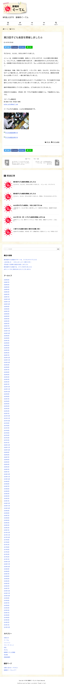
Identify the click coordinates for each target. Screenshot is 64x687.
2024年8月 (6, 338)
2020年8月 (6, 454)
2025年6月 (6, 314)
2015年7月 (6, 603)
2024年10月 (7, 333)
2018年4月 (6, 522)
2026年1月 (6, 296)
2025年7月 (6, 311)
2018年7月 (6, 515)
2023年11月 (7, 360)
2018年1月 (6, 530)
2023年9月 (6, 364)
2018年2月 (6, 527)
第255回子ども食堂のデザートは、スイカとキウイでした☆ (20, 259)
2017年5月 (6, 549)
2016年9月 (6, 569)
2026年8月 (6, 279)
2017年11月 (7, 535)
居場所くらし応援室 (9, 652)
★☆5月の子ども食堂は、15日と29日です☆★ (27, 205)
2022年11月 (7, 389)
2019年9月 (6, 481)
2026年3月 (6, 292)
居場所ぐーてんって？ (10, 670)
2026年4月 (6, 289)
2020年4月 (6, 464)
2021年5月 (6, 433)
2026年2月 (6, 294)
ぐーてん (6, 640)
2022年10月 (7, 391)
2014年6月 (6, 617)
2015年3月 (6, 610)
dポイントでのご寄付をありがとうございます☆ (17, 269)
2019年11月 (7, 476)
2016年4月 (6, 581)
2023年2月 (6, 382)
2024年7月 (6, 340)
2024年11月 (7, 330)
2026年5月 (6, 287)
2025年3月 (6, 321)
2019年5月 (6, 491)
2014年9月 (6, 615)
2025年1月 (6, 326)
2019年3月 (6, 496)
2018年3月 (6, 525)
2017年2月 (6, 556)
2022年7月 (6, 399)
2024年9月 (6, 335)
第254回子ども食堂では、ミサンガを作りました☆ (18, 267)
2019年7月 (6, 486)
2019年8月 (6, 484)
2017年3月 (6, 554)
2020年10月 (7, 450)
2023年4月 (6, 377)
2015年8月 (6, 600)
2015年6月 (6, 605)
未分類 (6, 654)
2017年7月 (6, 544)
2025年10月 (7, 304)
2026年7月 (6, 282)
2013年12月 (7, 627)
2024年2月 (6, 352)
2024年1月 (6, 355)
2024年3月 (6, 350)
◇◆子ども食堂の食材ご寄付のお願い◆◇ (26, 229)
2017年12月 (7, 532)
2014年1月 (6, 625)
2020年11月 (7, 447)
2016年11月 (7, 564)
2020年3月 (6, 467)
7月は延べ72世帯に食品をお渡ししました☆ (16, 264)
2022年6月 (6, 401)
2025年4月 (6, 318)
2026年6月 (6, 284)
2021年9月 (6, 423)
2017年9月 (6, 539)
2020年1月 (6, 471)
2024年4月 (6, 347)
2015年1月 (6, 612)
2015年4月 (6, 607)
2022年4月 (6, 406)
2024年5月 (6, 345)
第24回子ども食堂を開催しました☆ (24, 193)
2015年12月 (7, 590)
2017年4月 (6, 552)
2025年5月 (6, 316)
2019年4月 (6, 493)
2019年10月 (7, 479)
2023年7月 (6, 369)
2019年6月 (6, 488)
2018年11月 (7, 505)
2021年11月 (7, 418)
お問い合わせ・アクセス (11, 667)
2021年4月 (6, 435)
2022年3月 (6, 408)
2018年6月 (6, 518)
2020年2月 (6, 469)
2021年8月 (6, 425)
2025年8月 (6, 309)
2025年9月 (6, 306)
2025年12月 (7, 299)
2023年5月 (6, 374)
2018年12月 (7, 503)
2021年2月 (6, 440)
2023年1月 (6, 384)
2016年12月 (7, 561)
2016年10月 (7, 566)
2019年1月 (6, 501)
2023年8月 (6, 367)
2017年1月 (6, 559)
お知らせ (6, 637)
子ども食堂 (56, 142)
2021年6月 (6, 430)
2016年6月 (6, 576)
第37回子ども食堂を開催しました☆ (24, 182)
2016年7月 (6, 573)
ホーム (6, 29)
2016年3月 (6, 583)
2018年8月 (6, 513)
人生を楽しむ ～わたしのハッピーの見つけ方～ (17, 262)
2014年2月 (6, 622)
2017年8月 (6, 542)
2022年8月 (6, 396)
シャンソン (7, 642)
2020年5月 (6, 462)
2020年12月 (7, 445)
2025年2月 (6, 323)
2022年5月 (6, 403)
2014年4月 (6, 620)
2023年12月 (7, 357)
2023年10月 (7, 362)
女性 (5, 647)
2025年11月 (7, 301)
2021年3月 (6, 437)
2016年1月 (6, 588)
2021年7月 (6, 428)
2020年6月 (6, 459)
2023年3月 (6, 379)
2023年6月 (6, 372)
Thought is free (41, 683)
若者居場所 (7, 657)
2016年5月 (6, 578)
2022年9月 (6, 394)
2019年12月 (7, 474)
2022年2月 (6, 411)
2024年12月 (7, 328)
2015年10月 (7, 595)
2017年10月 (7, 537)
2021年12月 (7, 416)
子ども (13, 29)
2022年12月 (7, 386)
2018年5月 (6, 520)
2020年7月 (6, 457)
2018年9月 (6, 510)
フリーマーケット (9, 645)
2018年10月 (7, 508)
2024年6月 (6, 343)
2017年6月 (6, 547)
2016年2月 (6, 586)
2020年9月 (6, 452)
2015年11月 (7, 593)
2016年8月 (6, 571)
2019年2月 (6, 498)
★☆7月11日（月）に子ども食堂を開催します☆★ (29, 217)
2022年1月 (6, 413)
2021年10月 (7, 420)
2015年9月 (6, 598)
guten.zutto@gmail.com (11, 104)
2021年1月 (6, 442)
